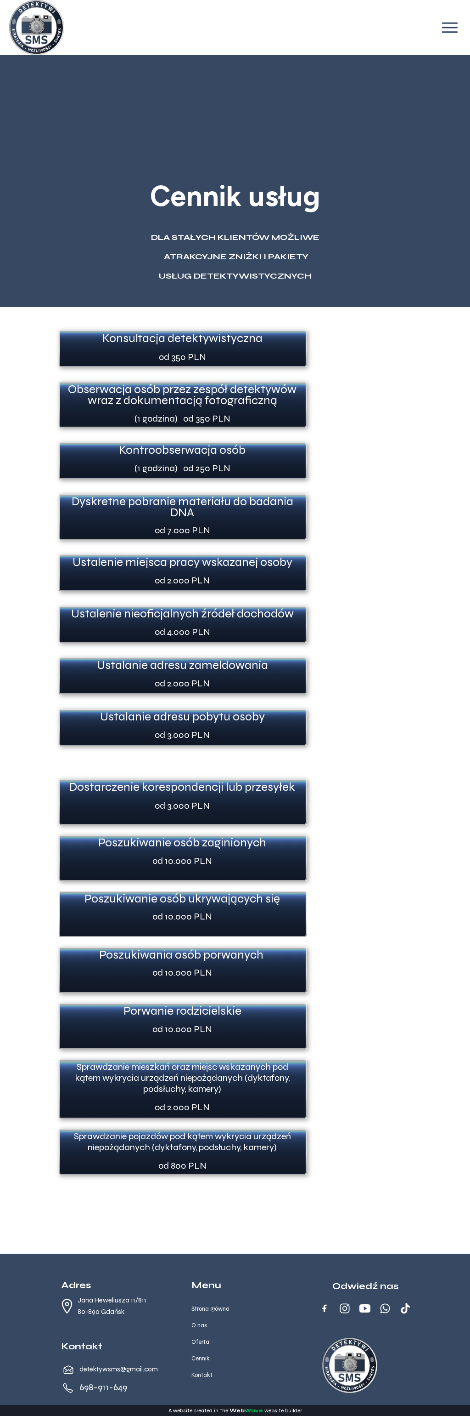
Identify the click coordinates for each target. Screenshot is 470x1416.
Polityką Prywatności (146, 736)
